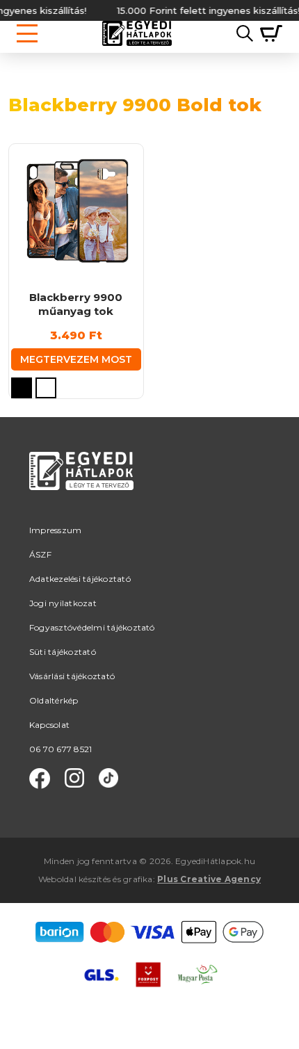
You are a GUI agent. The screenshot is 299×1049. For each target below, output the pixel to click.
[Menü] (27, 33)
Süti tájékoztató (62, 652)
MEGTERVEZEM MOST (76, 359)
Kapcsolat (49, 724)
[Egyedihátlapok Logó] (137, 33)
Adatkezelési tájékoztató (80, 579)
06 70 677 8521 (60, 749)
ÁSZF (40, 554)
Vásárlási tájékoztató (72, 676)
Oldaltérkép (54, 700)
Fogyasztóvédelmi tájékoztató (92, 627)
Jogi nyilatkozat (63, 603)
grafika (138, 879)
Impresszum (55, 530)
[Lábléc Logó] (81, 487)
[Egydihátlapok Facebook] (39, 778)
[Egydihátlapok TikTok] (108, 778)
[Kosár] (267, 33)
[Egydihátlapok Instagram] (74, 778)
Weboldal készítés (74, 879)
